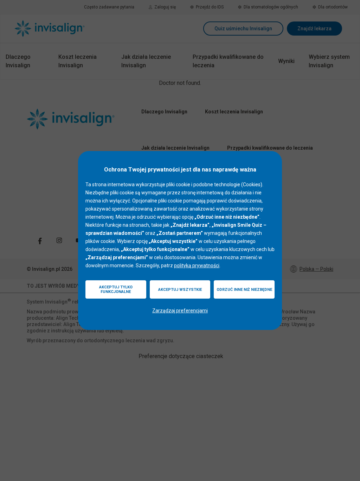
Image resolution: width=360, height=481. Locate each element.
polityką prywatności (196, 265)
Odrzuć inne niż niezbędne (244, 289)
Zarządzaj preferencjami (180, 310)
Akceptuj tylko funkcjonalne (116, 289)
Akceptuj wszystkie (180, 289)
